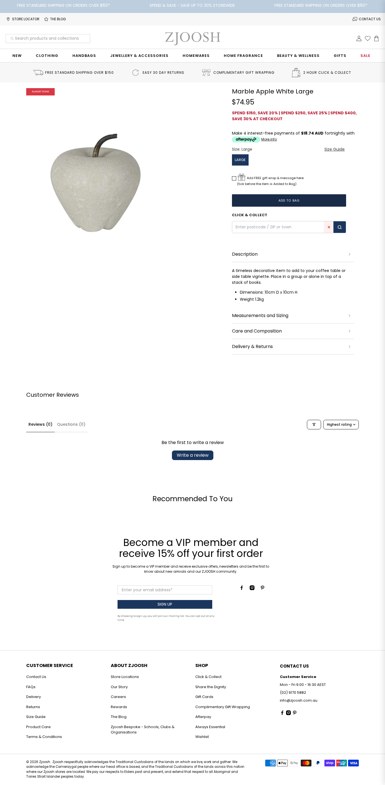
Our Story (119, 687)
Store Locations (125, 676)
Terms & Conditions (44, 736)
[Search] (339, 227)
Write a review (193, 455)
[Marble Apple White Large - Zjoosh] (95, 179)
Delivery (33, 696)
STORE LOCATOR (25, 19)
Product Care (38, 727)
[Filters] (314, 424)
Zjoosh (44, 762)
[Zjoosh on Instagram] (252, 589)
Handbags (84, 55)
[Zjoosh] (192, 38)
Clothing (47, 55)
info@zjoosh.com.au (298, 700)
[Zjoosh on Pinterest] (262, 589)
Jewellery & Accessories (139, 55)
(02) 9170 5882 (293, 692)
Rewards (119, 707)
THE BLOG (58, 19)
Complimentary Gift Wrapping (222, 707)
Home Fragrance (243, 55)
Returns (33, 707)
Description (245, 254)
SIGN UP (165, 604)
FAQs (31, 687)
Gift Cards (204, 696)
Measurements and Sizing (260, 315)
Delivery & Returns (252, 346)
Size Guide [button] (334, 149)
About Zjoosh (129, 665)
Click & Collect (208, 676)
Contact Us (36, 676)
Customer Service (49, 665)
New (17, 55)
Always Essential (210, 727)
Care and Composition (257, 331)
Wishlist (202, 736)
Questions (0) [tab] (71, 424)
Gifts (340, 55)
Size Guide (36, 716)
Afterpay (203, 716)
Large (240, 159)
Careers (118, 696)
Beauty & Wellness (298, 55)
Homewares (196, 55)
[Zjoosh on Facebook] (241, 589)
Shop (201, 665)
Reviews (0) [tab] (40, 424)
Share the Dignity (210, 687)
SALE (365, 55)
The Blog (119, 716)
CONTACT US (370, 19)
